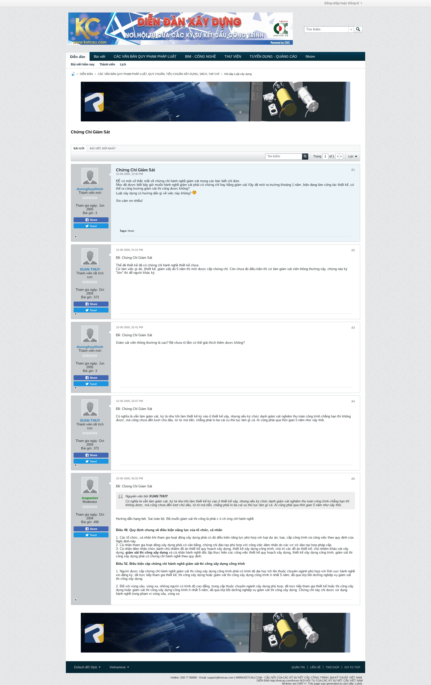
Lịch (123, 64)
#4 (353, 401)
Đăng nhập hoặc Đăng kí (341, 3)
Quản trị (298, 667)
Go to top (352, 667)
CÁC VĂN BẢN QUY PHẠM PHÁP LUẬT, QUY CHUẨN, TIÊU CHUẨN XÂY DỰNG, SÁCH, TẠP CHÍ (158, 73)
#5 (353, 479)
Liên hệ (315, 667)
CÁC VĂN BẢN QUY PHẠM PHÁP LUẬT (145, 56)
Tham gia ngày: (87, 205)
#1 (353, 170)
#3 (353, 328)
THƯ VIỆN (232, 56)
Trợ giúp (332, 667)
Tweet (93, 226)
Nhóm (310, 56)
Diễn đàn (77, 57)
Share (93, 219)
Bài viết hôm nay (83, 64)
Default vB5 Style (86, 667)
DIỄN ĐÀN (86, 73)
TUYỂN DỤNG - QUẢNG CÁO (273, 56)
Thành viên (107, 64)
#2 (353, 250)
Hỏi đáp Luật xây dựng (238, 73)
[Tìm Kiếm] (358, 29)
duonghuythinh (90, 189)
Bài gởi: (88, 213)
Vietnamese (117, 667)
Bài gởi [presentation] (79, 148)
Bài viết (99, 56)
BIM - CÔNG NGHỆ (200, 56)
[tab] (79, 148)
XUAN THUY (90, 269)
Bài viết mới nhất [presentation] (103, 148)
